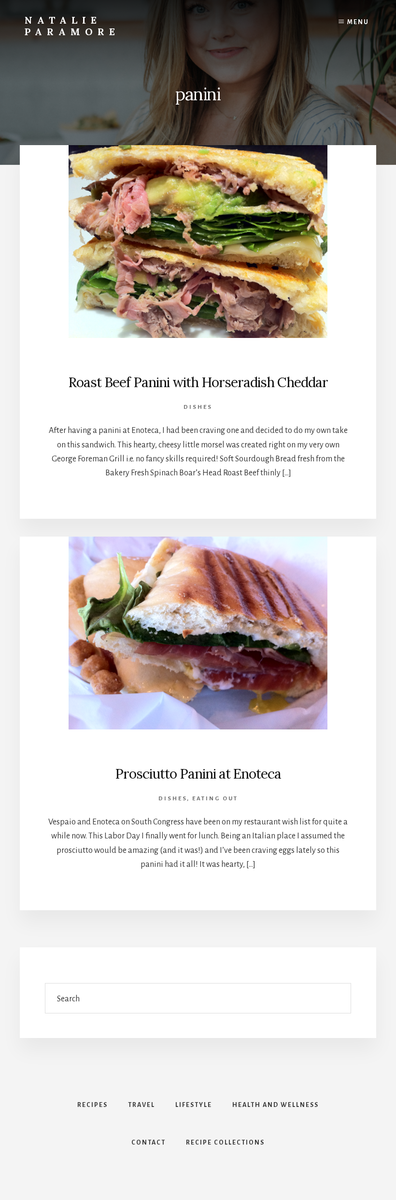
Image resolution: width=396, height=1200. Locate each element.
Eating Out (215, 799)
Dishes (198, 407)
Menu (358, 22)
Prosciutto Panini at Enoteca (198, 773)
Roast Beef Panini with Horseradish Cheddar (198, 382)
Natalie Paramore (72, 26)
